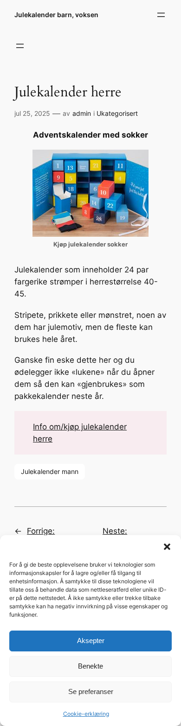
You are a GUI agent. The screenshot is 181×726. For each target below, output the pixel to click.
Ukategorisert (117, 113)
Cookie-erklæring (86, 713)
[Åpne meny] (161, 14)
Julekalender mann (49, 471)
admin (81, 113)
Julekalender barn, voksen (56, 15)
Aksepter (90, 640)
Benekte (90, 666)
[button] (167, 546)
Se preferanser (90, 691)
